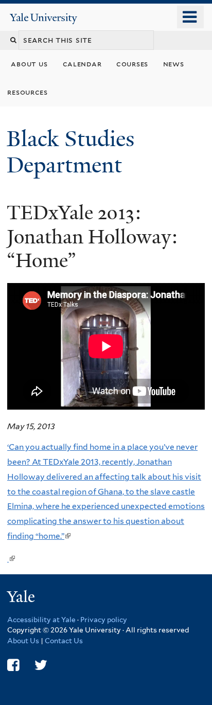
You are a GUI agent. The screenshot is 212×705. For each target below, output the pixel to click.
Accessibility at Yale (41, 619)
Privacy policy (103, 619)
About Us (23, 641)
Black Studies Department (70, 152)
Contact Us (64, 641)
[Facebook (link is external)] (13, 665)
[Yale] (22, 598)
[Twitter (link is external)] (40, 665)
